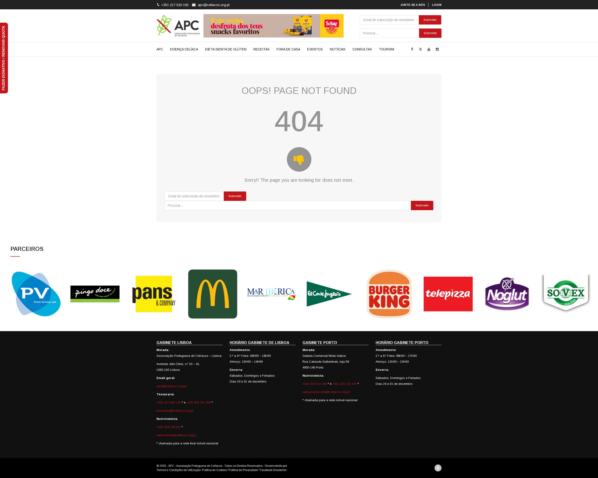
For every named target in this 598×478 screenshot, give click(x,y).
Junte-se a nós (412, 5)
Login (436, 5)
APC (160, 49)
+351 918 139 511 (169, 427)
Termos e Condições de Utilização (178, 470)
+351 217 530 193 (169, 402)
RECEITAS (261, 49)
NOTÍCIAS (337, 49)
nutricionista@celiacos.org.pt (176, 435)
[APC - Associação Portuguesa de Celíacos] (178, 25)
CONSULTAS (362, 49)
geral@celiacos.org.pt (172, 386)
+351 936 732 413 (344, 384)
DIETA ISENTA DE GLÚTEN (225, 49)
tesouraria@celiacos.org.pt (175, 410)
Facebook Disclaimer (273, 470)
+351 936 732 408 (198, 402)
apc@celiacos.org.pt (214, 5)
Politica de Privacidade (243, 470)
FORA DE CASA (288, 49)
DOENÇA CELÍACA (184, 49)
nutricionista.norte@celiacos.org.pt (326, 392)
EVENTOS (315, 49)
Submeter (430, 33)
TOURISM (386, 49)
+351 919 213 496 (315, 384)
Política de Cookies (214, 470)
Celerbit (293, 465)
